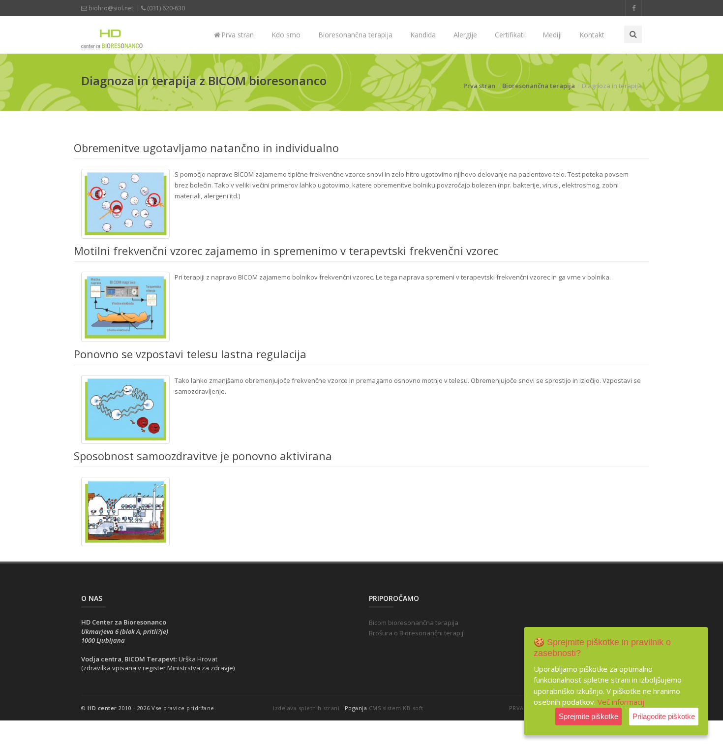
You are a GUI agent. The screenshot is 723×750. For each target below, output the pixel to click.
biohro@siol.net (110, 8)
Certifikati (510, 34)
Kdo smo (286, 34)
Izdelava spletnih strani (306, 708)
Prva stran (236, 34)
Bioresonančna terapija (355, 34)
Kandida (423, 34)
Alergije (465, 34)
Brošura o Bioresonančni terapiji (417, 632)
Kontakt (591, 34)
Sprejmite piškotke (588, 716)
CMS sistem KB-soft (396, 708)
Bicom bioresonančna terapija (413, 622)
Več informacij (621, 702)
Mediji (552, 34)
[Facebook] (633, 8)
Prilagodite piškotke (664, 716)
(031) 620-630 (165, 8)
